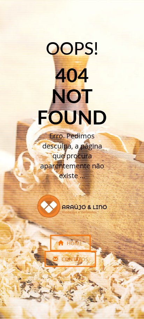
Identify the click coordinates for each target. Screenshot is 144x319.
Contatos (74, 259)
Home (73, 243)
